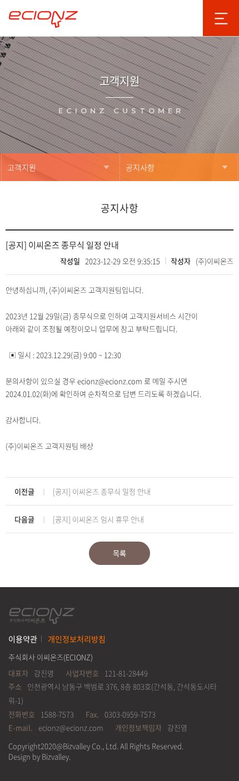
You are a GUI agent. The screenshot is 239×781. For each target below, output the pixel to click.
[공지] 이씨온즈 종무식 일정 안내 (102, 491)
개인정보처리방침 (77, 638)
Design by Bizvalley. (39, 756)
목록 (119, 553)
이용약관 (22, 638)
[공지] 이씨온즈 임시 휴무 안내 (98, 519)
